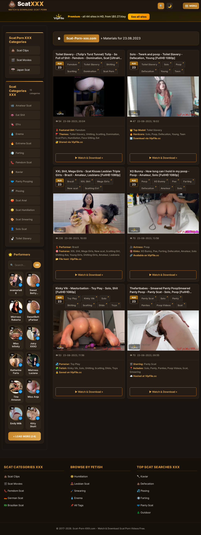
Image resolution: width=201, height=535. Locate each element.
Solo (166, 64)
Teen (177, 71)
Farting (187, 181)
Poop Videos (164, 305)
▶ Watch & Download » (89, 157)
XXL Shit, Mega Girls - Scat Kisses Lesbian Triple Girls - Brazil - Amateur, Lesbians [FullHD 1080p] (88, 173)
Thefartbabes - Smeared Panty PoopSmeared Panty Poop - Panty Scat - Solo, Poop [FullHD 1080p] (160, 290)
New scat (72, 188)
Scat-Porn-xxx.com (81, 38)
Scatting (72, 71)
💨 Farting (143, 498)
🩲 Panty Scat (145, 505)
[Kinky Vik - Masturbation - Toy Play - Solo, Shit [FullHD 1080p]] (89, 330)
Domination (90, 71)
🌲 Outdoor (144, 512)
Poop (179, 64)
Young (164, 71)
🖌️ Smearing (78, 490)
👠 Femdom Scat (14, 490)
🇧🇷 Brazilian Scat (14, 505)
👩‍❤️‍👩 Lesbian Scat (80, 483)
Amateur (165, 188)
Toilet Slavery (92, 64)
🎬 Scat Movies (13, 483)
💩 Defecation (145, 483)
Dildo (102, 305)
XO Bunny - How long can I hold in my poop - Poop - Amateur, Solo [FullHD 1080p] (159, 173)
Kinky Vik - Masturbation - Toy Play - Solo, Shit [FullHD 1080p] (87, 290)
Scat (180, 305)
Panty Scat (148, 298)
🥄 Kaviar (142, 476)
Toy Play (72, 298)
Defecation (148, 71)
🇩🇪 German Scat (13, 498)
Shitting (110, 64)
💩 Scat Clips (12, 476)
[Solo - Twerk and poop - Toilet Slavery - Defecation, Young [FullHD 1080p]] (163, 96)
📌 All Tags (76, 505)
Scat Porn (108, 71)
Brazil (70, 181)
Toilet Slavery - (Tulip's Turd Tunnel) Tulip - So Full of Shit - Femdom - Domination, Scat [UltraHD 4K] (89, 56)
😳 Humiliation (79, 476)
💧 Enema (76, 498)
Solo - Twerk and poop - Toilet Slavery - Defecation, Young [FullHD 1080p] (156, 56)
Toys (114, 305)
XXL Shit (85, 181)
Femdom (72, 64)
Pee (174, 181)
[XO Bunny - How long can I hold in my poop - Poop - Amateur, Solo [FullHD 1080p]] (163, 213)
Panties (146, 305)
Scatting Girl (92, 188)
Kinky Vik (89, 298)
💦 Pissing (143, 490)
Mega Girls (103, 181)
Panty (175, 298)
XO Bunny (159, 181)
